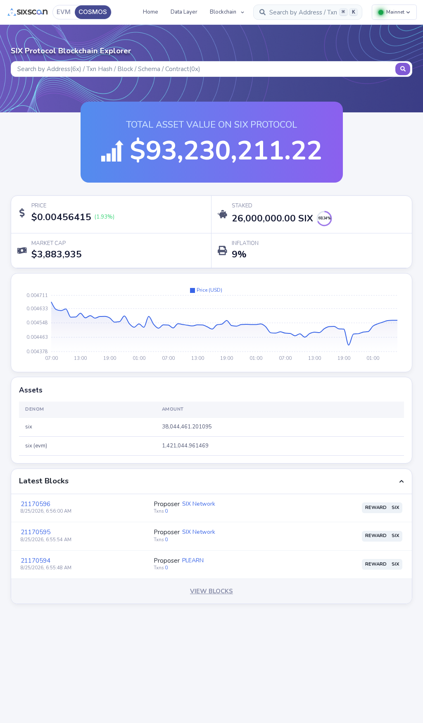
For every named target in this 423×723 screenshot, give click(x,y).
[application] (211, 322)
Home (150, 12)
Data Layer (184, 12)
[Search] (402, 69)
